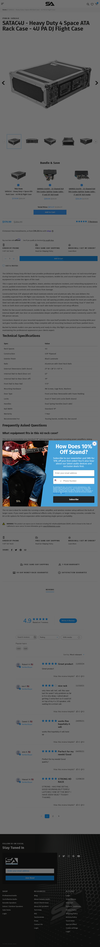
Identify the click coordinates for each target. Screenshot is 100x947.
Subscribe (73, 499)
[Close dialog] (94, 444)
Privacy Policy (56, 493)
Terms (63, 493)
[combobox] (57, 481)
